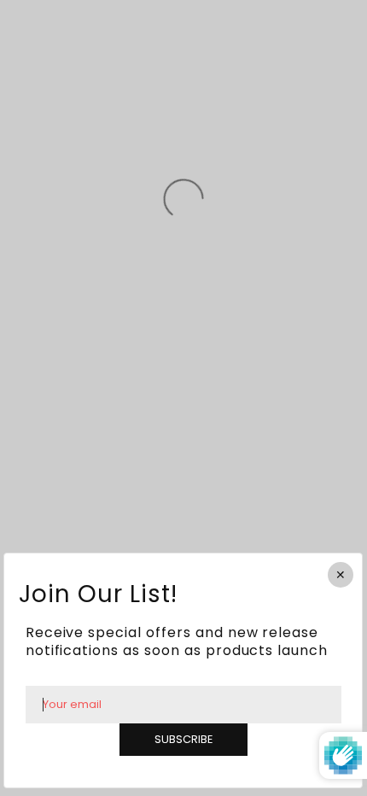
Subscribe (183, 738)
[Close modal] (341, 575)
